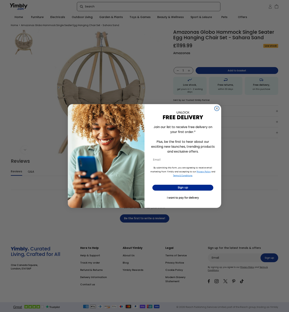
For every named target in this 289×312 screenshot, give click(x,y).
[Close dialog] (216, 108)
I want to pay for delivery (183, 198)
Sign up (183, 187)
